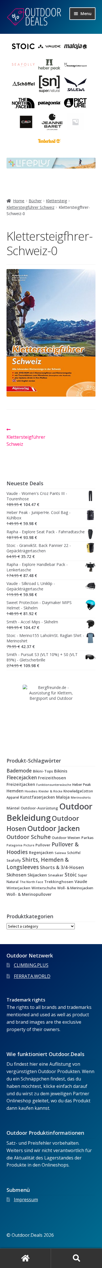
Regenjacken (41, 852)
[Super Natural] (49, 84)
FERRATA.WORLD (32, 976)
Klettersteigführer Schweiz (30, 207)
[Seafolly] (23, 65)
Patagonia (14, 845)
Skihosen (16, 875)
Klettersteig (56, 200)
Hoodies (31, 791)
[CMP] (26, 121)
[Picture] (75, 103)
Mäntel (13, 808)
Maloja (63, 797)
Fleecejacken (22, 777)
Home (18, 200)
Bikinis (60, 771)
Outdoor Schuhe (29, 837)
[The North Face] (23, 103)
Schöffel (73, 852)
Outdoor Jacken (53, 828)
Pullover (42, 845)
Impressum (26, 1199)
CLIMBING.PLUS (31, 965)
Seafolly (14, 860)
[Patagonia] (49, 103)
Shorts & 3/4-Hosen (62, 867)
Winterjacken (18, 887)
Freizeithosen (52, 777)
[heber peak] (49, 65)
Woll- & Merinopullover (29, 894)
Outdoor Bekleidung (49, 812)
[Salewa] (75, 84)
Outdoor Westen (66, 837)
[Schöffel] (23, 84)
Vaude (81, 881)
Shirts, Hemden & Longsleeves (38, 863)
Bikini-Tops (43, 771)
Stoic (71, 874)
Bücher (35, 200)
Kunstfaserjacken (37, 797)
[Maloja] (75, 46)
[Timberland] (49, 140)
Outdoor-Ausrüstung (39, 808)
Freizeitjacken (21, 784)
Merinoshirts (81, 797)
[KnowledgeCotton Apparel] (75, 65)
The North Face (31, 882)
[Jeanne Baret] (52, 121)
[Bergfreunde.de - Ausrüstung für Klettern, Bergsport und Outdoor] (51, 713)
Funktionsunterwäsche (53, 784)
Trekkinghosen (58, 881)
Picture (29, 845)
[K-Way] (75, 121)
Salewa (60, 853)
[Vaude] (49, 46)
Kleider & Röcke (50, 791)
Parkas (87, 837)
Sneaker (55, 875)
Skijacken (37, 875)
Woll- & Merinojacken (75, 888)
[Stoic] (23, 46)
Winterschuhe (43, 887)
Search (76, 1258)
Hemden (15, 791)
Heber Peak (81, 784)
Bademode (19, 770)
